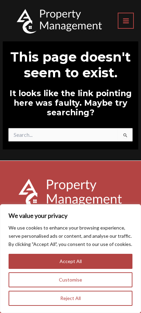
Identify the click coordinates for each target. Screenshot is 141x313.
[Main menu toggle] (126, 21)
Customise (70, 280)
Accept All (71, 261)
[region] (70, 258)
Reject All (70, 298)
